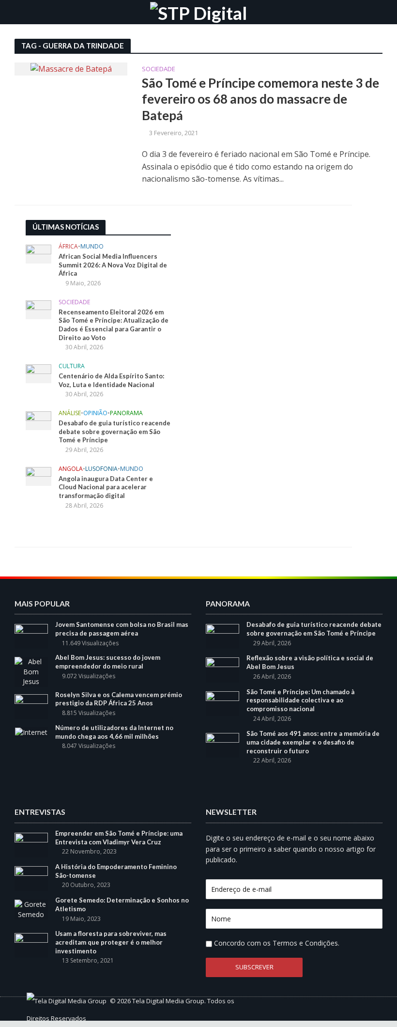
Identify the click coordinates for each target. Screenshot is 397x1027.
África (68, 246)
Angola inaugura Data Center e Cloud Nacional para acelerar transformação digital (106, 487)
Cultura (72, 366)
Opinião (95, 413)
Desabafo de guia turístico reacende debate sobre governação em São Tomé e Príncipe (114, 431)
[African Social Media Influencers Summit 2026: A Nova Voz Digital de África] (38, 253)
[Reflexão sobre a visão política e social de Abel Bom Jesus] (222, 669)
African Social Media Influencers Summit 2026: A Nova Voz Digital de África (113, 264)
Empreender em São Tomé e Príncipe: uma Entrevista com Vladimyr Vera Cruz (119, 837)
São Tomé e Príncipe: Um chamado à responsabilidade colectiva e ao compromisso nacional (300, 700)
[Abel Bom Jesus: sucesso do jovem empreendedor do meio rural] (31, 671)
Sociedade (158, 69)
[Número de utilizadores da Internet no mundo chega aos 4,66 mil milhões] (31, 731)
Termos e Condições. (306, 943)
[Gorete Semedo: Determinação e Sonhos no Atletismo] (31, 908)
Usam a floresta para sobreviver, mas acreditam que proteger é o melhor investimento (111, 942)
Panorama (126, 413)
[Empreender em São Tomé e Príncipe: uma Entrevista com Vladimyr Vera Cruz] (31, 844)
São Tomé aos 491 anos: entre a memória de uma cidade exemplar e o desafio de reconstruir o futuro (313, 742)
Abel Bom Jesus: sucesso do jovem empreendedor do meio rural (107, 662)
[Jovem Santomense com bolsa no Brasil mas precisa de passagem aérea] (31, 635)
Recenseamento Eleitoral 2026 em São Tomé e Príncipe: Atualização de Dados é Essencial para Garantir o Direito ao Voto (113, 325)
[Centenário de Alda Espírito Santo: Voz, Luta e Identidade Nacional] (38, 372)
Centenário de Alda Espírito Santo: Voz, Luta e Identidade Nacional (111, 380)
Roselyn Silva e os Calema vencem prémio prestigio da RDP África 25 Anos (118, 699)
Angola (71, 469)
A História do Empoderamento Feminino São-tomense (116, 871)
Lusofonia (101, 469)
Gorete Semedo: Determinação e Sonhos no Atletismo (122, 904)
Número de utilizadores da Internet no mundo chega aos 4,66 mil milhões (114, 732)
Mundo (92, 246)
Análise (70, 413)
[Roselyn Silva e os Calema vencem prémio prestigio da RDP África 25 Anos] (31, 705)
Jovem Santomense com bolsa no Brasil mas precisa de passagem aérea (121, 629)
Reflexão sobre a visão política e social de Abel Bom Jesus (309, 662)
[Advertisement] (258, 280)
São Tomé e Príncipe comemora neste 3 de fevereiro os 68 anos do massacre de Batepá (260, 99)
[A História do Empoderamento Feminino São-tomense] (31, 877)
